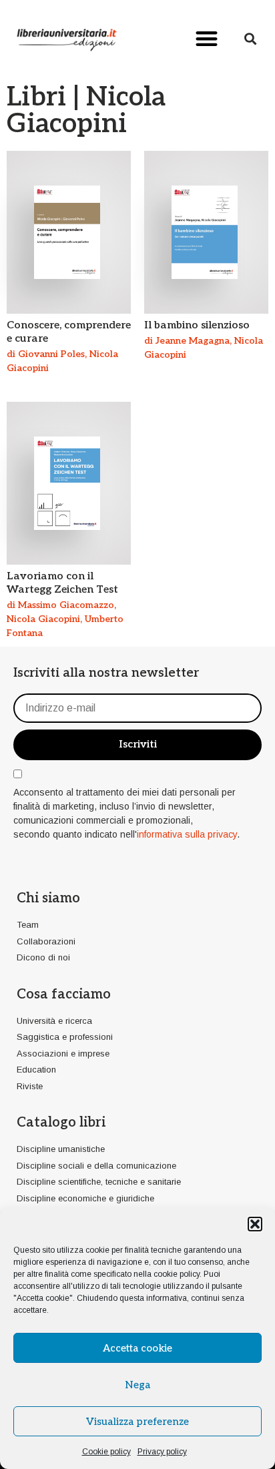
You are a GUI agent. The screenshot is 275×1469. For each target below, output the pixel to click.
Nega (137, 1385)
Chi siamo (48, 898)
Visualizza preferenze (137, 1422)
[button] (255, 1224)
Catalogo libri (61, 1123)
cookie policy (177, 1274)
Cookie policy (106, 1451)
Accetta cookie (137, 1348)
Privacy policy (162, 1451)
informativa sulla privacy (187, 834)
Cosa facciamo (64, 994)
